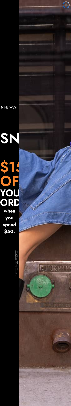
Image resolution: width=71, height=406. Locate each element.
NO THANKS (15, 255)
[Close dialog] (66, 5)
